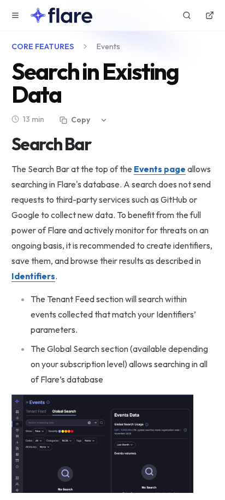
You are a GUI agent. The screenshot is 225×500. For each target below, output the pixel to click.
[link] (33, 275)
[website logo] (61, 15)
